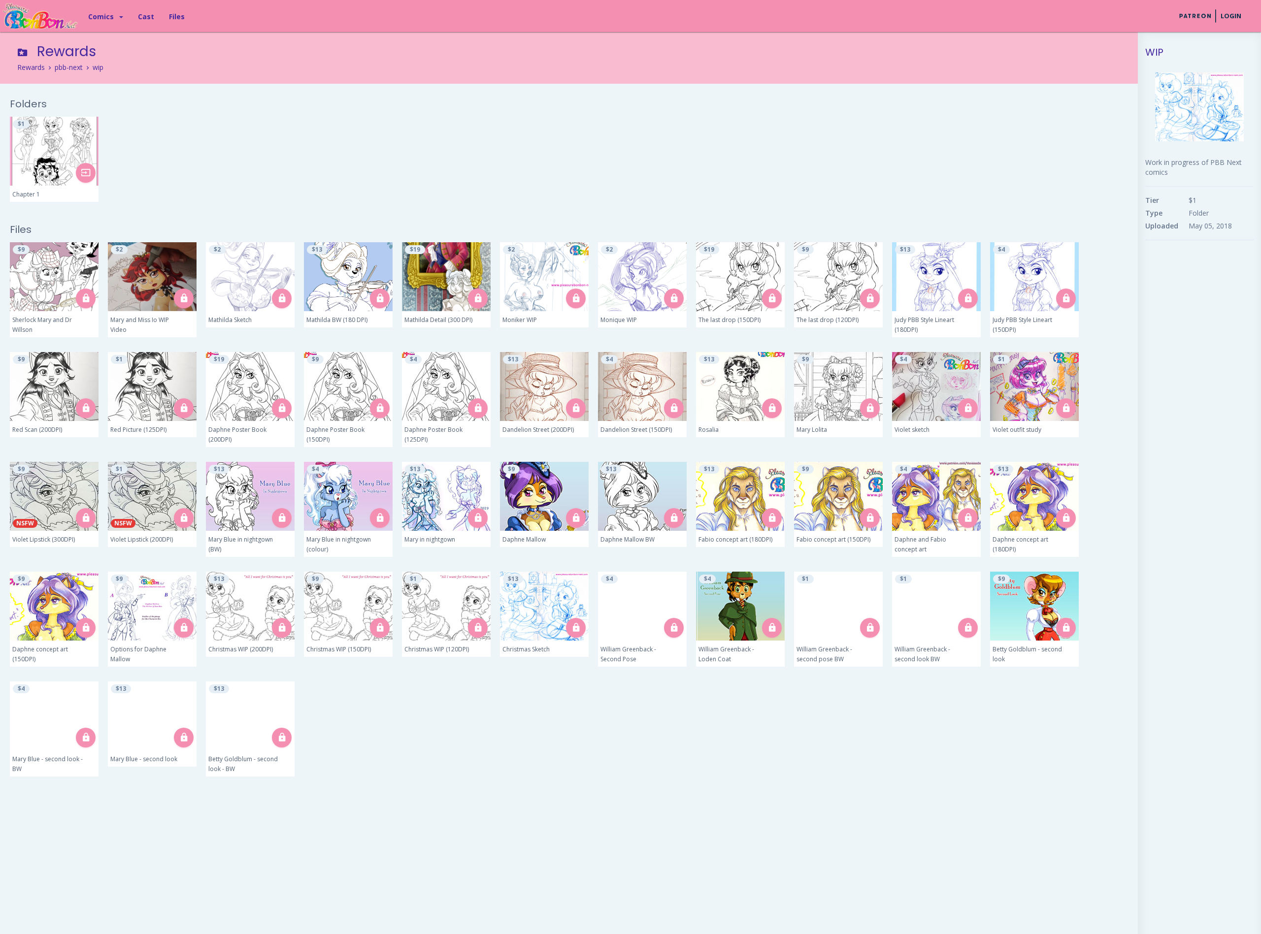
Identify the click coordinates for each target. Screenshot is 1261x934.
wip (98, 67)
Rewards (31, 67)
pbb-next (69, 67)
